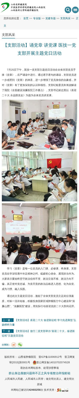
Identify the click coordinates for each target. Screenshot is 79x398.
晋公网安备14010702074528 (53, 362)
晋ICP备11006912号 (50, 356)
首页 (25, 18)
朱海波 (67, 85)
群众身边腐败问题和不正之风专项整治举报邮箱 (39, 373)
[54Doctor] (62, 389)
